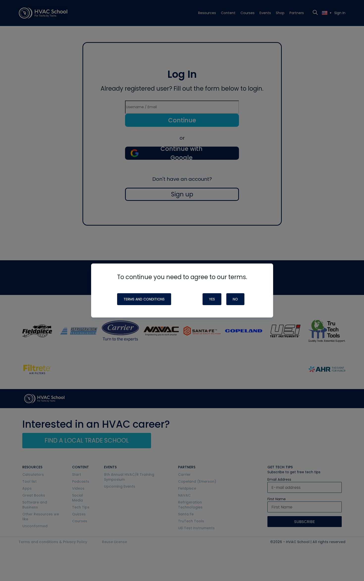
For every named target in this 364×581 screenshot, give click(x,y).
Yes (212, 299)
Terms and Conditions (144, 299)
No (235, 299)
